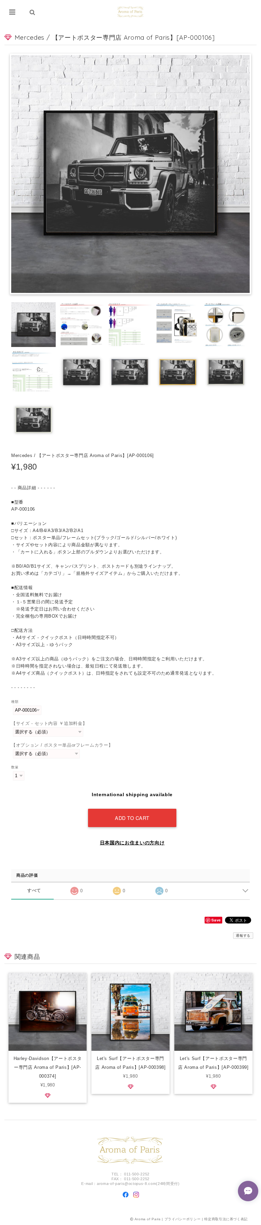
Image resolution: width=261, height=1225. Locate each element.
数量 (14, 767)
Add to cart (132, 817)
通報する (243, 935)
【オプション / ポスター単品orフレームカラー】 (62, 745)
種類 (14, 701)
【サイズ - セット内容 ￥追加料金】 (49, 723)
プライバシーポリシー (182, 1219)
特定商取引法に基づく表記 (226, 1219)
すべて (34, 890)
